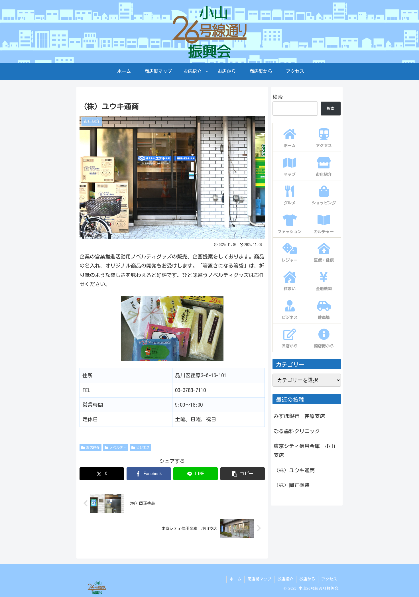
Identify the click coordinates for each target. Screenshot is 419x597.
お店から (307, 579)
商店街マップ (259, 579)
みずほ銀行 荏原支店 (299, 416)
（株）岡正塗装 (292, 485)
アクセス (329, 579)
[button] (242, 473)
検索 (277, 96)
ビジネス (143, 447)
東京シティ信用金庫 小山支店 (304, 450)
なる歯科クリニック (297, 431)
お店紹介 (93, 447)
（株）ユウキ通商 (294, 470)
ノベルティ (118, 447)
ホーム (235, 579)
